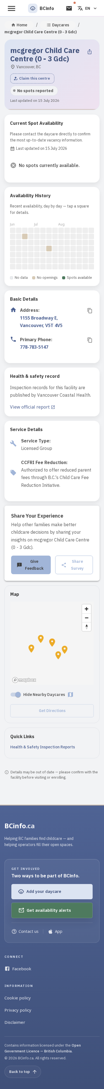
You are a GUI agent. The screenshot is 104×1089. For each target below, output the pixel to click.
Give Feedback (34, 565)
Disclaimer (14, 1022)
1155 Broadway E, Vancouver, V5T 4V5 (41, 321)
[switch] (18, 694)
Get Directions (52, 710)
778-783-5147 (34, 347)
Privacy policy (17, 1010)
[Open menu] (11, 8)
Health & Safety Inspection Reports (42, 746)
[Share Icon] (89, 51)
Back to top (19, 1071)
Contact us (29, 931)
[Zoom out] (86, 617)
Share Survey (77, 565)
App (58, 931)
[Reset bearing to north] (86, 626)
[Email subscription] (69, 8)
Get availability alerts (49, 910)
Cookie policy (17, 998)
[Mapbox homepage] (24, 680)
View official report (30, 407)
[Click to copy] (90, 311)
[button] (32, 78)
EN (87, 8)
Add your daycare (43, 891)
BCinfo (19, 825)
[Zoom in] (86, 608)
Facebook (21, 968)
